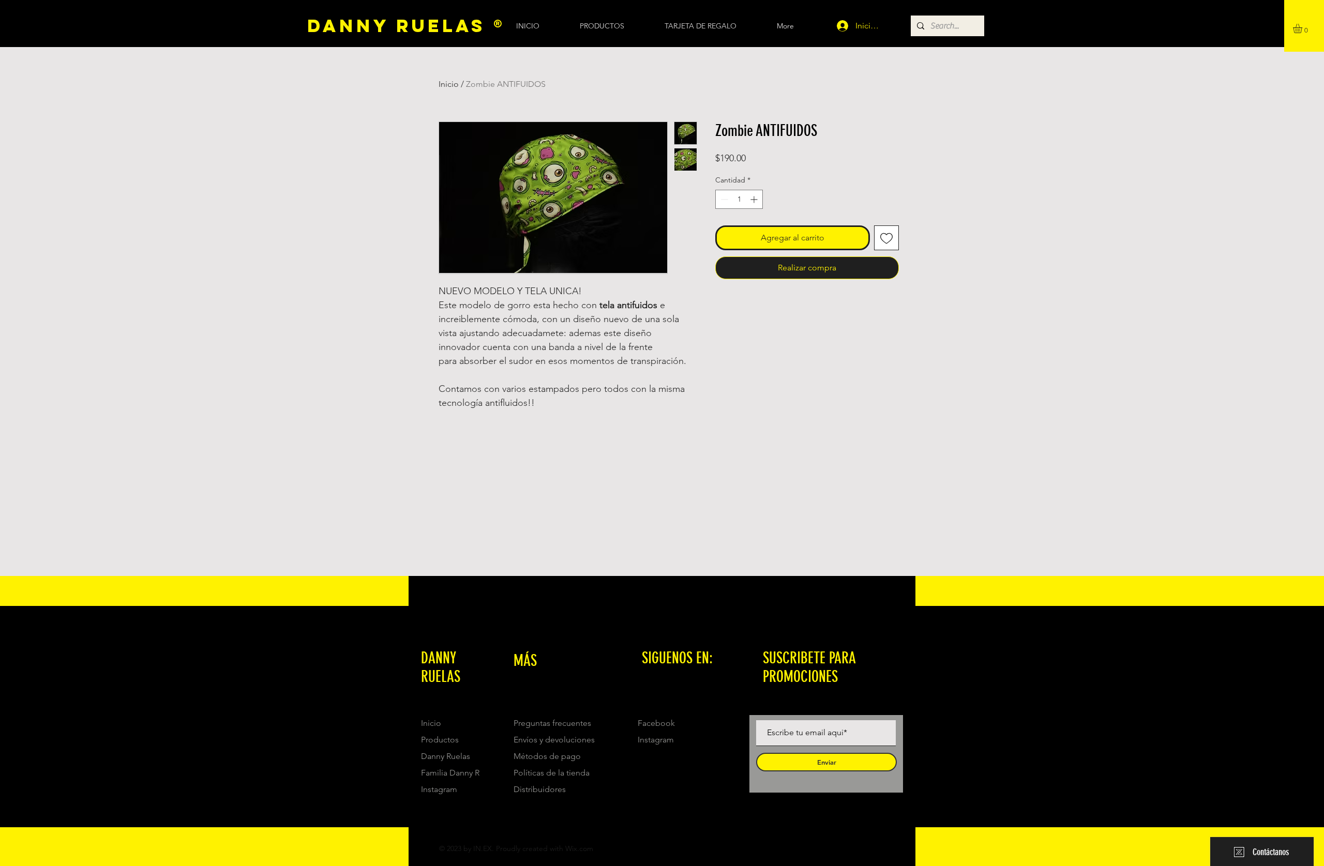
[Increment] (754, 199)
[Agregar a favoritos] (886, 237)
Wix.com (579, 848)
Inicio (449, 84)
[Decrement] (723, 199)
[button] (1303, 28)
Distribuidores (540, 789)
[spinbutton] (739, 199)
